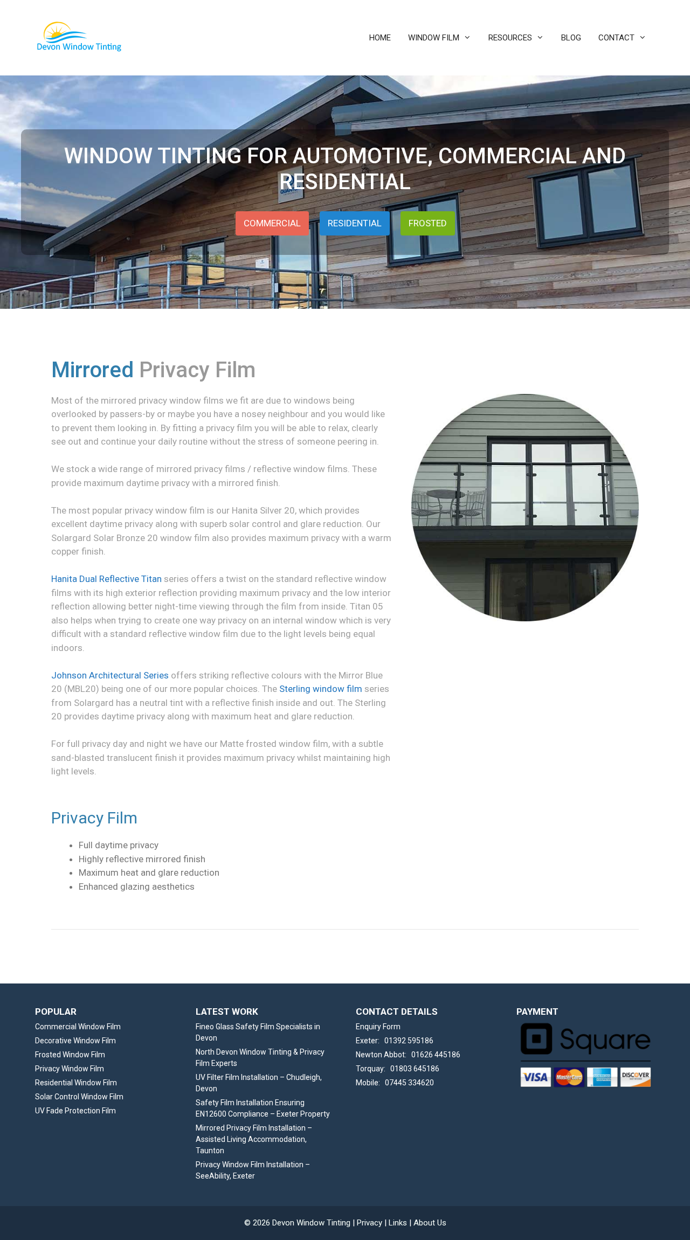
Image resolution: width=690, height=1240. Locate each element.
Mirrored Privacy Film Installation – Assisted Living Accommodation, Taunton (254, 1139)
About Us (429, 1223)
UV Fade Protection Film (75, 1110)
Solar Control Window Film (79, 1096)
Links (398, 1223)
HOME (380, 38)
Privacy (369, 1223)
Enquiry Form (378, 1026)
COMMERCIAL (272, 223)
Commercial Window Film (78, 1026)
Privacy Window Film (69, 1068)
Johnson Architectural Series (110, 675)
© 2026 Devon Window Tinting (297, 1223)
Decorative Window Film (75, 1040)
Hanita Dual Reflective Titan (106, 578)
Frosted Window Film (70, 1054)
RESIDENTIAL (355, 223)
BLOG (571, 38)
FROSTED (428, 223)
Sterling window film (320, 688)
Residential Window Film (76, 1082)
